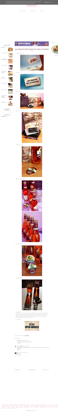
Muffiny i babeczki (42, 404)
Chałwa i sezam (14, 408)
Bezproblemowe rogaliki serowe (4, 59)
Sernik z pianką (4, 89)
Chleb (54, 404)
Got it (51, 2)
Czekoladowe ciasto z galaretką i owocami (4, 96)
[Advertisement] (27, 25)
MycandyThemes (34, 410)
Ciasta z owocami (5, 404)
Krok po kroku (8, 408)
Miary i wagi (33, 10)
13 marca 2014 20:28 (23, 352)
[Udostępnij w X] (26, 335)
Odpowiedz (19, 343)
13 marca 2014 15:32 (25, 346)
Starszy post (46, 369)
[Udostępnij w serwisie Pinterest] (28, 335)
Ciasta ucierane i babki (12, 404)
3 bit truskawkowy (3, 102)
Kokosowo (32, 404)
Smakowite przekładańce (22, 404)
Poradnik (3, 408)
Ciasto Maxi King (4, 53)
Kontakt (42, 10)
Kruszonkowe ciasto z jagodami (4, 72)
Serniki (37, 404)
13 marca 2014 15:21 (25, 340)
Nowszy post (18, 369)
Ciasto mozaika (4, 65)
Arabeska (31, 5)
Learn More (46, 2)
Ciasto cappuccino (3, 78)
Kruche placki (49, 404)
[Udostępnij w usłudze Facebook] (27, 335)
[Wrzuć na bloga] (25, 335)
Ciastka (28, 404)
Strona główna (22, 10)
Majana (18, 352)
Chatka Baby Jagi (4, 83)
